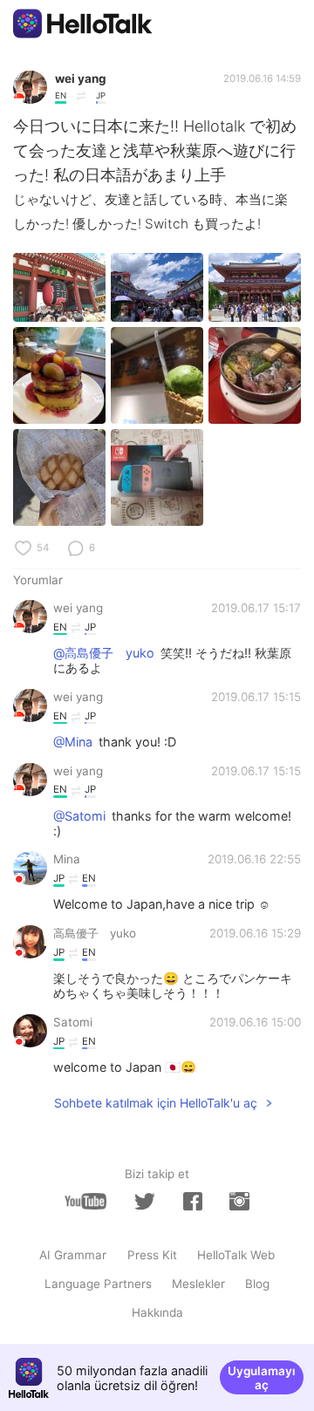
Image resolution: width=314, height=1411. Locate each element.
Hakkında (157, 1312)
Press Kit (152, 1255)
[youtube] (85, 1201)
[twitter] (144, 1201)
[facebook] (192, 1201)
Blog (257, 1284)
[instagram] (239, 1201)
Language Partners (98, 1284)
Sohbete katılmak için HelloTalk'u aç (155, 1102)
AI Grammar (72, 1255)
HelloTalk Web (236, 1255)
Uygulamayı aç (262, 1378)
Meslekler (198, 1284)
